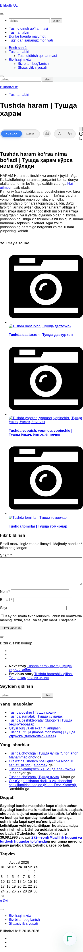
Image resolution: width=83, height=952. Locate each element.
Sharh (6, 555)
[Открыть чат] (70, 939)
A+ (70, 134)
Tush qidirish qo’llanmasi (28, 28)
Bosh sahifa (18, 48)
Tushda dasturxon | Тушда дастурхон (41, 335)
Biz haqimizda (20, 60)
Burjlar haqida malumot (27, 36)
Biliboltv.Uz (9, 5)
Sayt (3, 608)
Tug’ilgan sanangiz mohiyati (31, 40)
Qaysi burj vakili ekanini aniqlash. (35, 728)
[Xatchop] (81, 129)
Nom (5, 591)
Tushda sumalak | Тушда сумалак (35, 716)
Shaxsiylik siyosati (32, 67)
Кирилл (11, 134)
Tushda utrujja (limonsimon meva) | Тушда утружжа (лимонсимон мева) (42, 734)
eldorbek (40, 765)
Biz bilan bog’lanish (33, 63)
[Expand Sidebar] (2, 637)
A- (60, 134)
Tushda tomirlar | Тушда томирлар (38, 526)
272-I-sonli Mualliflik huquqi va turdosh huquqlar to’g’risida (41, 839)
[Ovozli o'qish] (47, 133)
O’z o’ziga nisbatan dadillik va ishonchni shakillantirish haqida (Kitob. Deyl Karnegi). (43, 783)
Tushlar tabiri (19, 32)
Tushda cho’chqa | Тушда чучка (34, 753)
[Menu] (2, 14)
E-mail (6, 600)
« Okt (4, 901)
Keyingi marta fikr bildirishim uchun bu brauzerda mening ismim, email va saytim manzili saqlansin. (41, 618)
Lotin (30, 134)
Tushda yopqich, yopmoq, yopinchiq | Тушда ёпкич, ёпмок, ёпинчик (40, 432)
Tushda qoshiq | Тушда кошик (32, 712)
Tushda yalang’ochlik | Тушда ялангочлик (42, 769)
